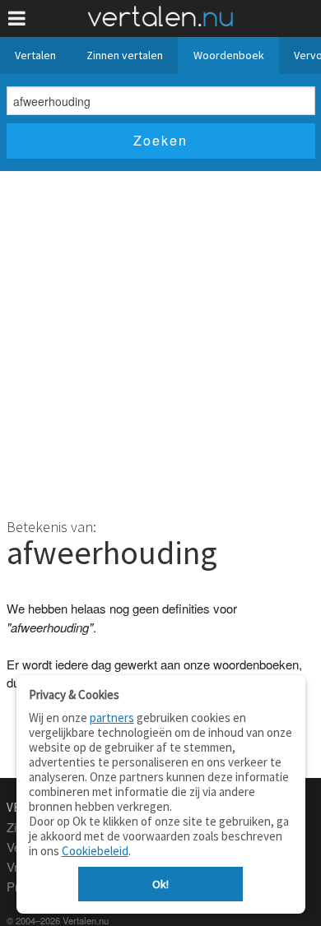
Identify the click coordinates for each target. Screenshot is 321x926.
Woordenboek (228, 55)
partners (112, 717)
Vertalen (35, 55)
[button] (17, 18)
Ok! (160, 884)
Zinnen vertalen (124, 55)
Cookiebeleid (95, 851)
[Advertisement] (160, 339)
